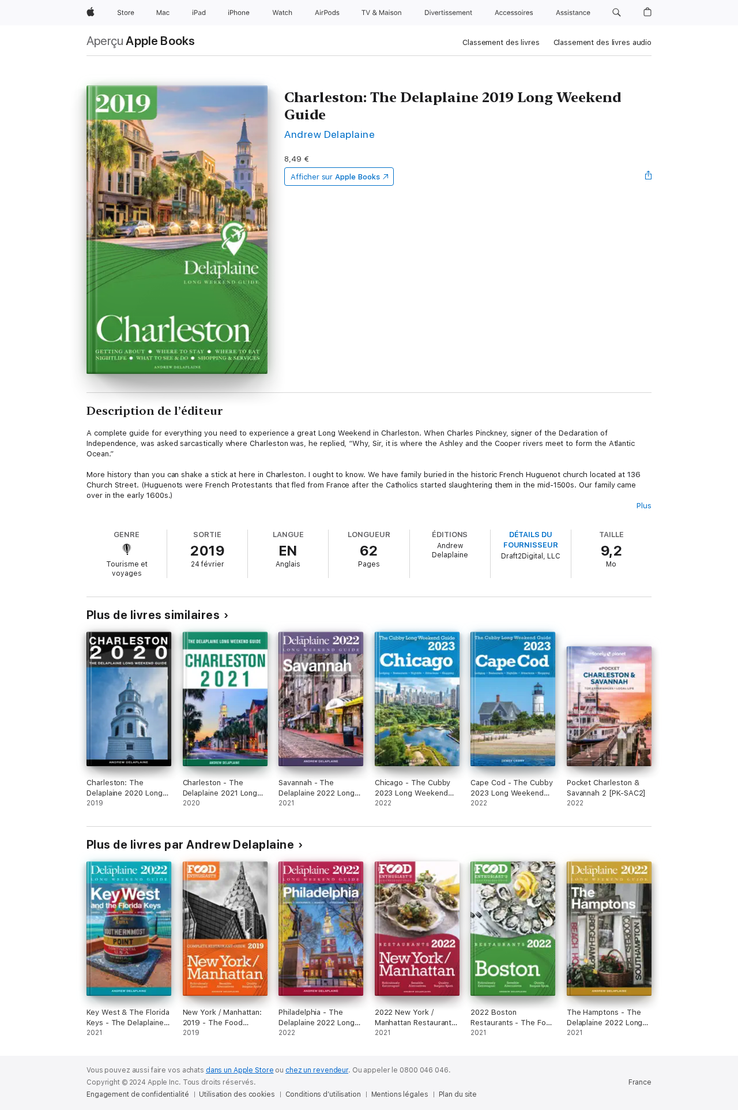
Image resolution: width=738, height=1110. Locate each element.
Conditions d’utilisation (323, 1094)
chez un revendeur (316, 1070)
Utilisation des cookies (236, 1094)
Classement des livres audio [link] (603, 42)
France (640, 1082)
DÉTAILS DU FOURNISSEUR (530, 539)
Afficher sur (335, 176)
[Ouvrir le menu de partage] (648, 176)
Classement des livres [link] (500, 42)
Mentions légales (399, 1094)
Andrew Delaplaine (329, 134)
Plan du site (458, 1094)
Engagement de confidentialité (137, 1094)
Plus (644, 505)
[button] (617, 12)
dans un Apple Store (240, 1070)
